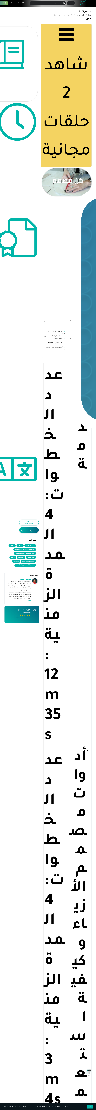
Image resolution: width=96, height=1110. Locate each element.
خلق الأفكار (30, 557)
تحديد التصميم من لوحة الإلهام (24, 549)
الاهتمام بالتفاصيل (28, 561)
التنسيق (21, 557)
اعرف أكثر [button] (65, 1106)
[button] (66, 320)
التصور (12, 545)
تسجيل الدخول (15, 3)
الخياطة (16, 561)
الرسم (13, 557)
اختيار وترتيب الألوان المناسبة (25, 565)
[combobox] (47, 3)
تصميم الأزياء (30, 545)
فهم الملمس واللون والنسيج (24, 553)
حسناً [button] (90, 1106)
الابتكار (20, 545)
